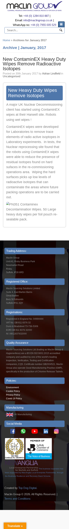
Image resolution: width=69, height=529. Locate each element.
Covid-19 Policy (14, 398)
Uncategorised (11, 76)
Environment (12, 387)
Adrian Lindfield (51, 73)
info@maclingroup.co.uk (37, 20)
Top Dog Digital (27, 487)
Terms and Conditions (17, 498)
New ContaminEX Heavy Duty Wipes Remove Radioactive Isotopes (34, 64)
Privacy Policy (13, 395)
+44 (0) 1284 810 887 (36, 15)
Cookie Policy (13, 391)
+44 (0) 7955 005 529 (43, 24)
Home (6, 40)
